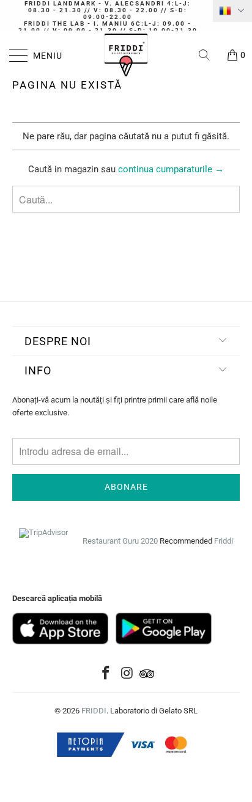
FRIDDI (93, 710)
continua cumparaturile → (171, 169)
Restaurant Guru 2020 (120, 540)
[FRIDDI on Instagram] (127, 674)
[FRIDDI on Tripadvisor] (146, 674)
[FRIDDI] (126, 55)
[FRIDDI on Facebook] (106, 674)
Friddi (223, 540)
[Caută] (209, 54)
